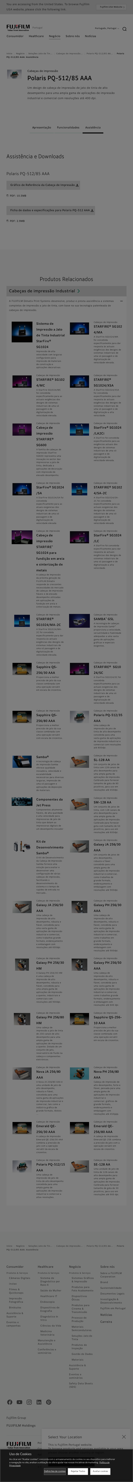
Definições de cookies (55, 1471)
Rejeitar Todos (78, 1471)
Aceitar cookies (100, 1471)
